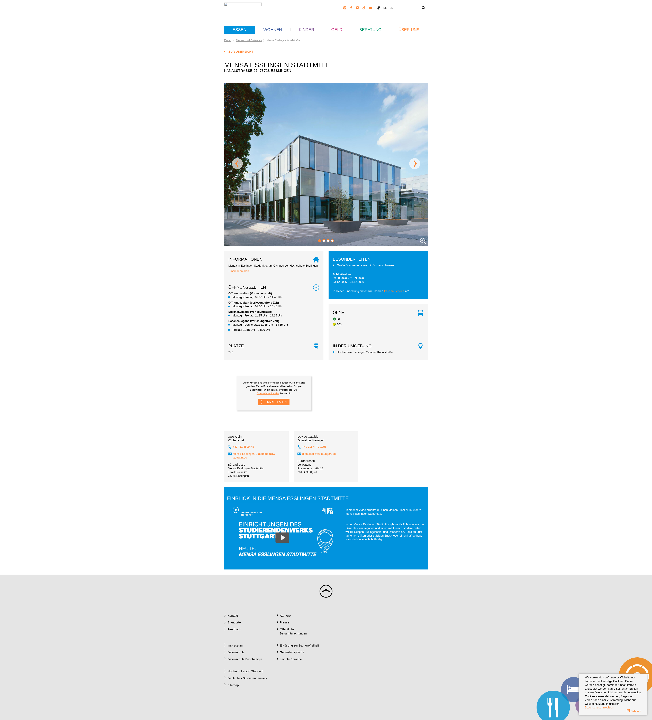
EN (391, 7)
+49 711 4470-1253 (314, 446)
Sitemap (233, 685)
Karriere (285, 615)
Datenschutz (236, 652)
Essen (239, 29)
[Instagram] (344, 8)
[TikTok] (363, 8)
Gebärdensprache (292, 652)
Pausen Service (394, 291)
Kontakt (233, 615)
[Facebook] (351, 8)
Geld (336, 29)
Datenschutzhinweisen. (599, 707)
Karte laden (277, 402)
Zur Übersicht (241, 51)
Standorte (234, 622)
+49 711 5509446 (243, 446)
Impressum (235, 645)
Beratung (370, 29)
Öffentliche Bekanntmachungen (293, 631)
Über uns (409, 29)
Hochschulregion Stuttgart (245, 671)
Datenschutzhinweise (268, 393)
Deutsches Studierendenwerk (247, 678)
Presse (284, 622)
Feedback (234, 629)
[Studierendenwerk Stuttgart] (243, 10)
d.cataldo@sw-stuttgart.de (319, 453)
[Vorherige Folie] (237, 163)
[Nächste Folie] (414, 163)
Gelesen (635, 711)
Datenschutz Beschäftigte (245, 659)
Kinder (306, 29)
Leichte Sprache (291, 659)
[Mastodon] (357, 8)
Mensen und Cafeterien (249, 40)
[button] (319, 240)
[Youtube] (370, 8)
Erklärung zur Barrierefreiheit (299, 645)
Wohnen (272, 29)
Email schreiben (239, 271)
